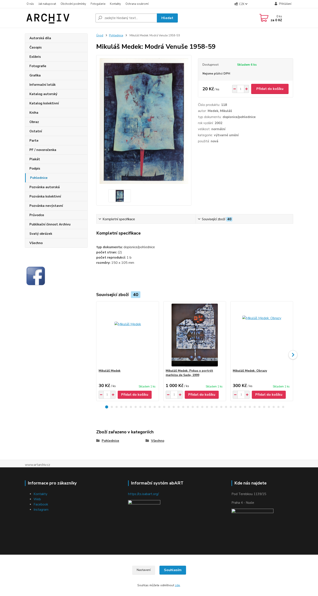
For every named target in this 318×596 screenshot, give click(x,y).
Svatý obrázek (40, 234)
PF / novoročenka (42, 150)
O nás (30, 4)
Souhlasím (172, 570)
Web (37, 499)
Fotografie (37, 66)
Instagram (41, 509)
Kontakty (115, 4)
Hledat (167, 18)
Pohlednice (39, 178)
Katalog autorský (43, 94)
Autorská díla (40, 38)
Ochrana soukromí (137, 4)
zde (177, 585)
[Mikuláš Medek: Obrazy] (262, 335)
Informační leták (42, 85)
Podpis (34, 168)
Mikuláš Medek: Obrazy (250, 371)
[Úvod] (58, 18)
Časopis (35, 47)
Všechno (36, 243)
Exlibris (35, 57)
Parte (34, 140)
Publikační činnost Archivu (50, 224)
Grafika (35, 75)
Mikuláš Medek (109, 371)
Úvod (99, 35)
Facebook (41, 504)
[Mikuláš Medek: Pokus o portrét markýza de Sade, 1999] (195, 335)
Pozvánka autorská (44, 187)
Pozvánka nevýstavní (46, 206)
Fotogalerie (98, 4)
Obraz (34, 122)
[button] (106, 406)
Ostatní (35, 131)
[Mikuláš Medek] (128, 335)
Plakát (34, 159)
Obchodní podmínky (73, 4)
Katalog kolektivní (44, 103)
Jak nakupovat (47, 4)
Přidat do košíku (269, 88)
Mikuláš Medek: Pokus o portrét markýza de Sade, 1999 (189, 373)
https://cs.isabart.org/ (143, 494)
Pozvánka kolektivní (45, 196)
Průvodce (36, 215)
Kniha (33, 112)
